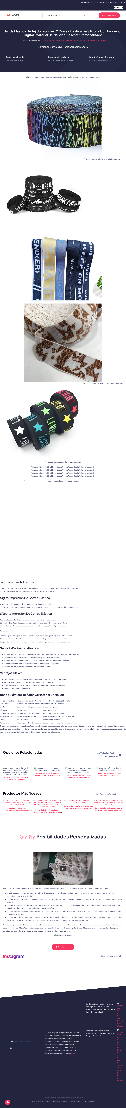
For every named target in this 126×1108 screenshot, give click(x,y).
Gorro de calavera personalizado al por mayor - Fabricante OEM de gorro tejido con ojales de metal (108, 810)
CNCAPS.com (61, 1097)
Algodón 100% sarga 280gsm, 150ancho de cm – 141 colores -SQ (47, 774)
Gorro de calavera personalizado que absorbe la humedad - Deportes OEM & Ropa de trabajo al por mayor (78, 808)
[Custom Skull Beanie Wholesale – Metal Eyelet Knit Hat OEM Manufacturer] (108, 801)
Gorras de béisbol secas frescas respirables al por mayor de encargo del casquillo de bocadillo (48, 812)
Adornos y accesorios (98, 40)
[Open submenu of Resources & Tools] (118, 2)
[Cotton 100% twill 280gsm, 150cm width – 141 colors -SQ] (47, 769)
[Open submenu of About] (101, 2)
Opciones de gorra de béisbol (52, 40)
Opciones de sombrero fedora (77, 40)
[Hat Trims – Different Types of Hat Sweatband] (110, 769)
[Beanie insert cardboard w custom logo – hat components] (78, 770)
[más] (73, 1054)
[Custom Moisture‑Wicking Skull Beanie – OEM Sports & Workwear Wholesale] (78, 801)
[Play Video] (63, 868)
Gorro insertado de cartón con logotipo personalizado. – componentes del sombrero (79, 776)
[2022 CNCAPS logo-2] (13, 13)
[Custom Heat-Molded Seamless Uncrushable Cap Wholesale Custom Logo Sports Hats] (17, 801)
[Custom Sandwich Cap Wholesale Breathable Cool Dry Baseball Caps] (47, 801)
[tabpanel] (63, 895)
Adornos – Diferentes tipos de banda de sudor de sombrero (109, 774)
